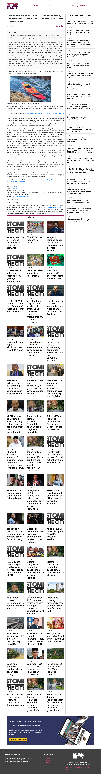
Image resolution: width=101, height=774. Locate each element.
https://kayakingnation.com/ (20, 196)
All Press (45, 6)
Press (48, 758)
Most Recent (37, 6)
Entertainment (83, 762)
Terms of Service (49, 764)
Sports (76, 762)
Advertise (49, 760)
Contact (51, 6)
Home (30, 6)
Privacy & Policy (48, 766)
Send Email (14, 188)
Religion (82, 764)
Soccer (88, 764)
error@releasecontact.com (53, 207)
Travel (77, 764)
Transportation (70, 764)
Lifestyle (70, 762)
